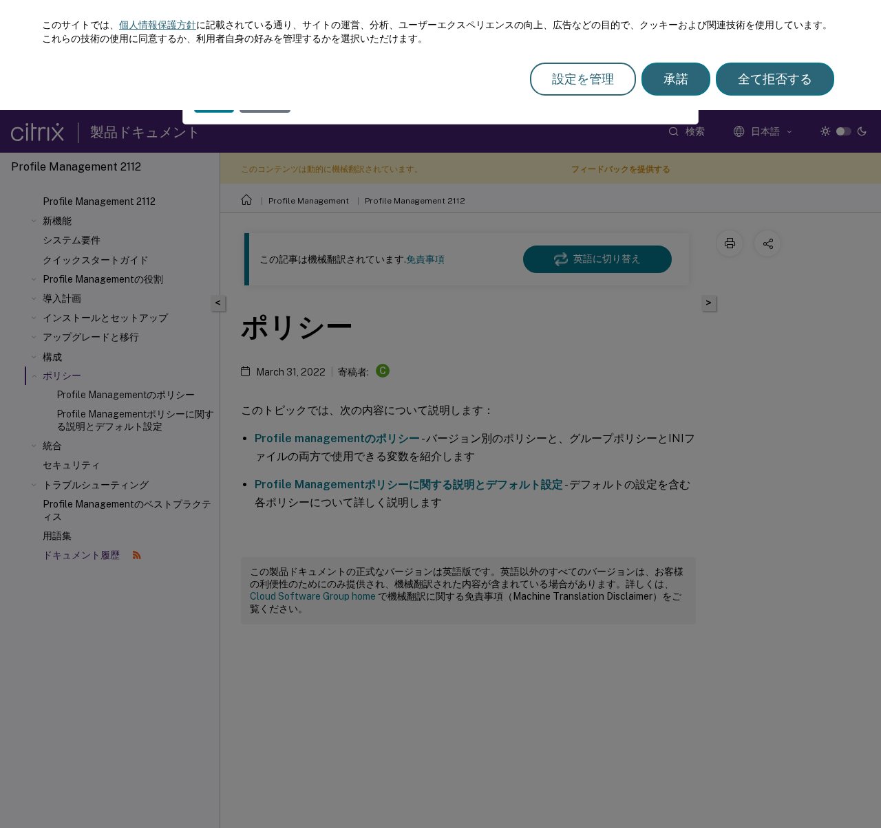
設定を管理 (583, 79)
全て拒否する (775, 79)
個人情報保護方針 (157, 24)
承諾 (676, 79)
